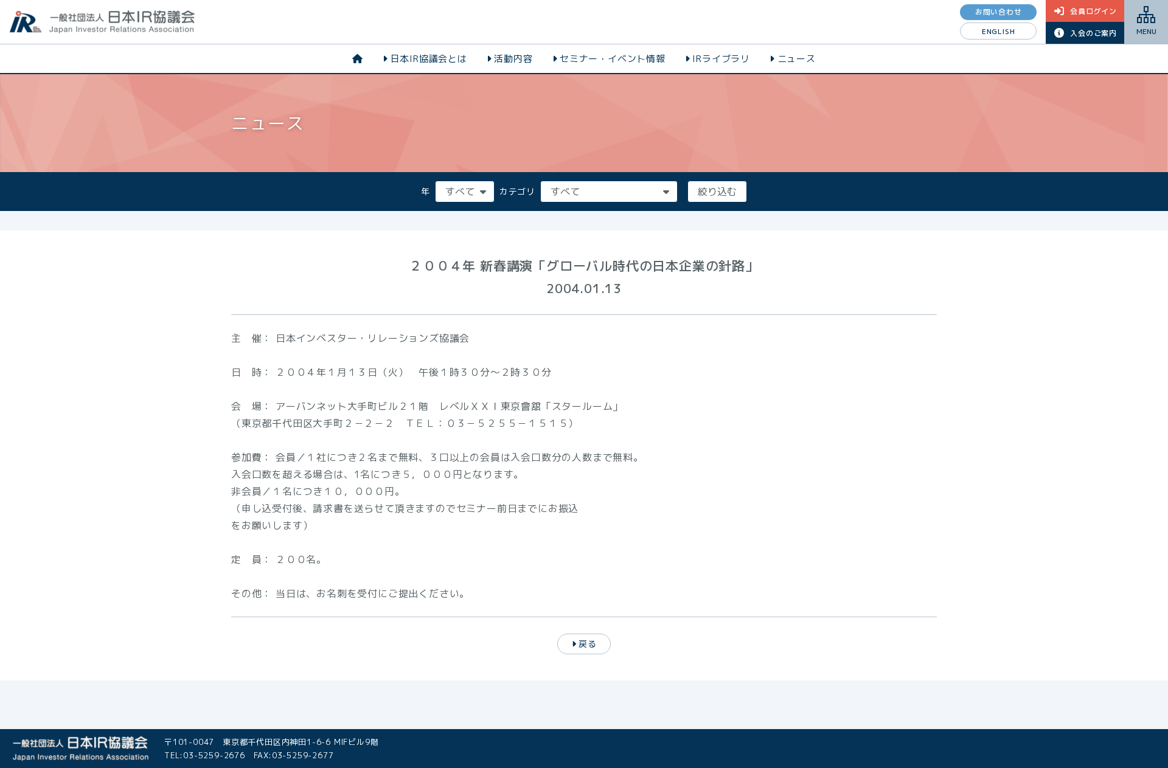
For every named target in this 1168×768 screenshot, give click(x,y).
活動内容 (513, 58)
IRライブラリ (721, 58)
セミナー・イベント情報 (613, 58)
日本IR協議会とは (429, 58)
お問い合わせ (998, 12)
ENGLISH (998, 31)
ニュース (796, 58)
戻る (588, 643)
